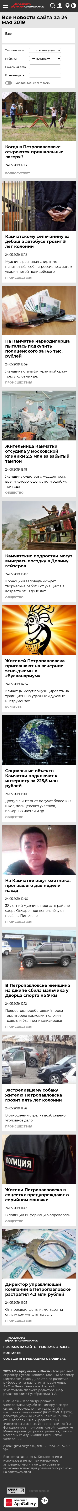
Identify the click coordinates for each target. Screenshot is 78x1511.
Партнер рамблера (39, 1491)
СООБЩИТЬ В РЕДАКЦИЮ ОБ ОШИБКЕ (34, 1359)
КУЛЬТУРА (13, 707)
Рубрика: (11, 58)
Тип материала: (15, 50)
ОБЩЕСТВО (14, 492)
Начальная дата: (15, 67)
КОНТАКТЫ (12, 1353)
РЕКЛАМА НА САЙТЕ (19, 1347)
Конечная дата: (15, 75)
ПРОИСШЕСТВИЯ (18, 277)
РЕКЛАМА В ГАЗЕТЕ (54, 1347)
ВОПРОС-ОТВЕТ (17, 173)
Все (8, 34)
